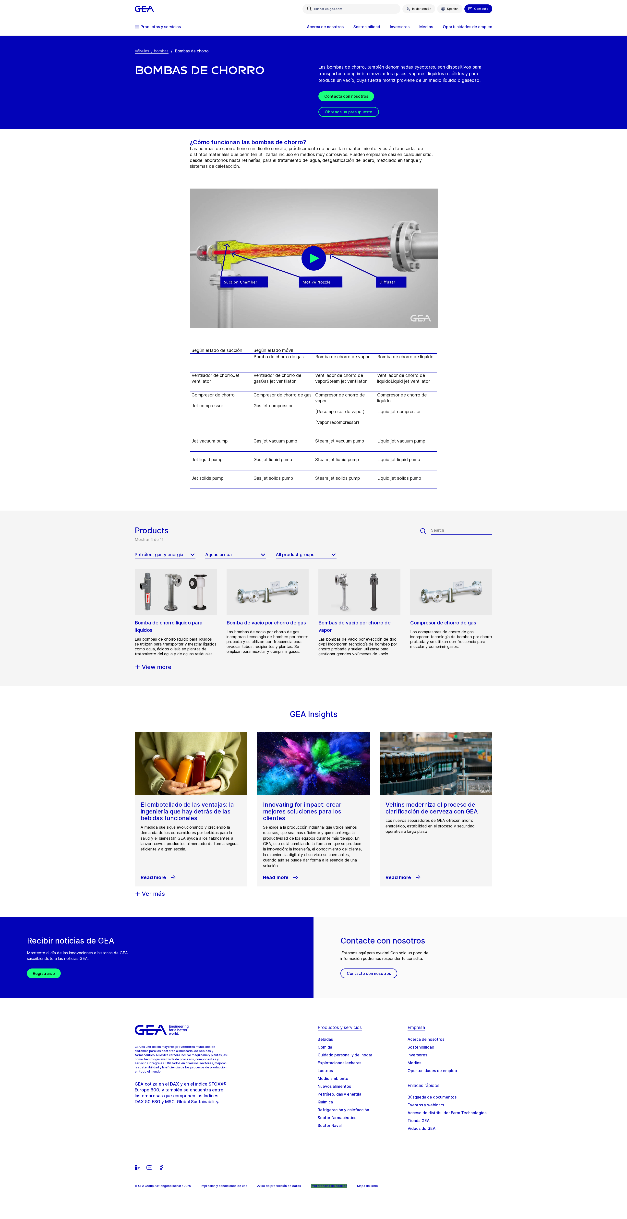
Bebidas (325, 1039)
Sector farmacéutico (337, 1117)
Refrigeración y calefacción (343, 1109)
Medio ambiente (333, 1078)
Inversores (417, 1054)
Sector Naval (330, 1125)
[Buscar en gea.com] (309, 9)
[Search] (425, 531)
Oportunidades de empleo (432, 1070)
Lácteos (325, 1070)
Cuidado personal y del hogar (345, 1054)
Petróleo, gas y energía (339, 1094)
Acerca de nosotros (426, 1039)
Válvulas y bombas (152, 50)
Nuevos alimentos (334, 1086)
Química (325, 1101)
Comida (325, 1047)
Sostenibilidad (421, 1047)
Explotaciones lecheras (339, 1062)
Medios (414, 1062)
